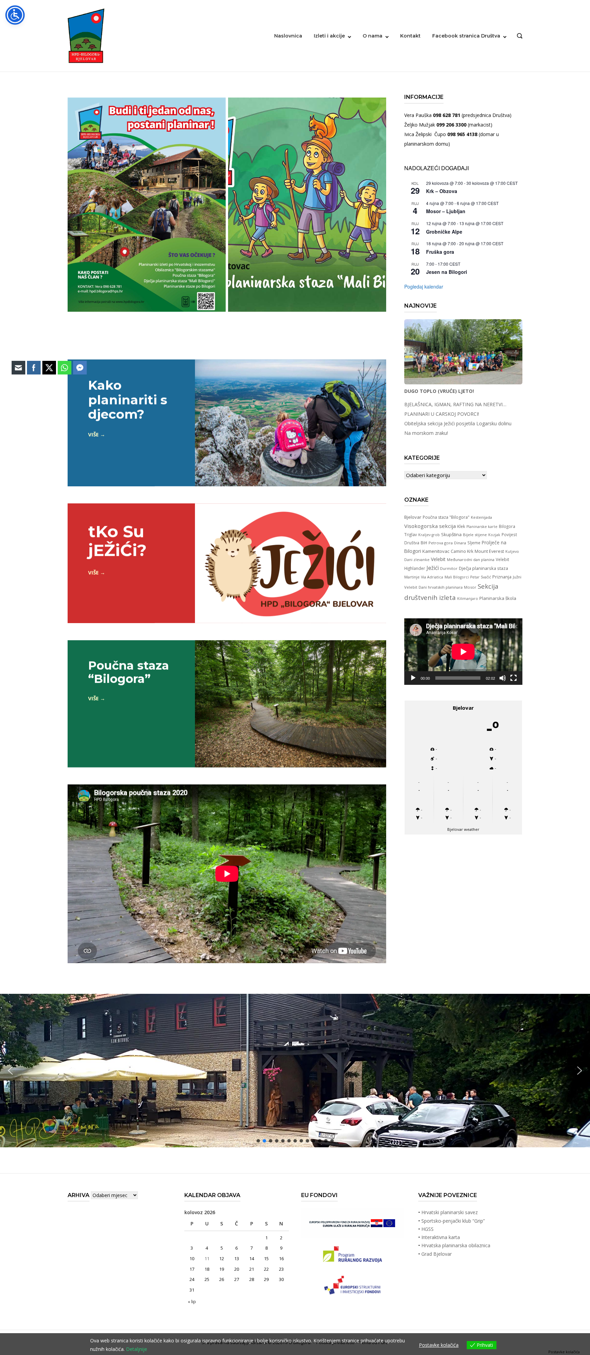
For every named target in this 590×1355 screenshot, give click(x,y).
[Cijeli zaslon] (513, 678)
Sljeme (473, 542)
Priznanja (501, 577)
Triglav (410, 534)
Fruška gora (440, 251)
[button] (579, 1070)
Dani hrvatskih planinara (441, 587)
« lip (192, 1301)
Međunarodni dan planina (470, 559)
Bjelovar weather (463, 829)
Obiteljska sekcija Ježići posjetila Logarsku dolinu (457, 423)
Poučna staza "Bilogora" (446, 517)
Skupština (451, 534)
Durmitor (449, 568)
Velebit (438, 559)
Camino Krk (462, 551)
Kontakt (410, 36)
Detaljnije (136, 1349)
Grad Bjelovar (436, 1254)
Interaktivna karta (440, 1237)
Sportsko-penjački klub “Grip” (453, 1221)
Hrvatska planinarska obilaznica (455, 1245)
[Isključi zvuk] (502, 678)
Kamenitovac (435, 551)
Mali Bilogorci (457, 577)
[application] (463, 651)
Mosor (470, 587)
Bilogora (507, 526)
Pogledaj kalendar (423, 286)
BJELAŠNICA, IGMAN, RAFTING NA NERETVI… (455, 404)
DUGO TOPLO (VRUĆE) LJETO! (439, 391)
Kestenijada (481, 517)
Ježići (432, 568)
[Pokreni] (413, 678)
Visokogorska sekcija (430, 525)
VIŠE (93, 434)
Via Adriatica (432, 577)
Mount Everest (489, 551)
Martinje (412, 576)
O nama (372, 36)
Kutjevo (512, 551)
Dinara (460, 542)
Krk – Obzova (441, 191)
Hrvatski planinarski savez (449, 1212)
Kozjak (494, 534)
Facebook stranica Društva (466, 36)
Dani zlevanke (417, 559)
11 (207, 1258)
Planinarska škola (497, 598)
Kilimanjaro (467, 598)
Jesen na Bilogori (446, 271)
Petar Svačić (480, 577)
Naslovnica (288, 36)
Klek (461, 526)
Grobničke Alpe (444, 231)
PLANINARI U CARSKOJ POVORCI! (441, 414)
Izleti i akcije (329, 36)
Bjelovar (412, 517)
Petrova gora (441, 542)
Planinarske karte (481, 526)
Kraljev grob (429, 534)
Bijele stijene (475, 534)
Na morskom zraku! (426, 433)
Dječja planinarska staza (483, 568)
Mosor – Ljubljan (445, 211)
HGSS (427, 1229)
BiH (424, 542)
